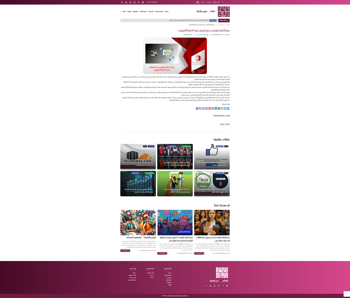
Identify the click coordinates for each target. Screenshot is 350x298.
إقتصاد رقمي (221, 25)
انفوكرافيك (143, 11)
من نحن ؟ (209, 2)
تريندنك (134, 273)
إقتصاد (129, 11)
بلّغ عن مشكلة (216, 2)
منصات (167, 11)
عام (217, 25)
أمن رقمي (151, 11)
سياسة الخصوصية (132, 280)
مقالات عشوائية (132, 275)
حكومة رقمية (159, 11)
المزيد (124, 11)
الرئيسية (228, 25)
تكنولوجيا (135, 11)
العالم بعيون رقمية (206, 11)
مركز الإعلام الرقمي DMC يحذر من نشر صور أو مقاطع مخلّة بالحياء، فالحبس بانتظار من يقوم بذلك (157, 20)
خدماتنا (203, 2)
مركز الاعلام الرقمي (219, 116)
